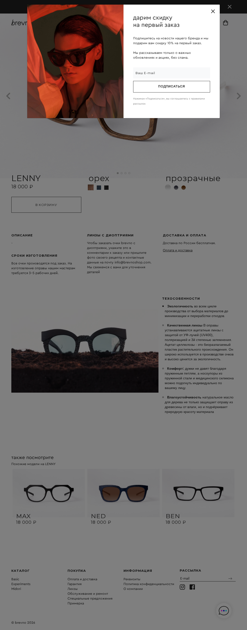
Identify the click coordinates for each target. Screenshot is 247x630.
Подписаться (171, 86)
